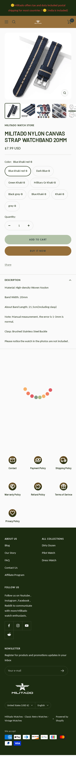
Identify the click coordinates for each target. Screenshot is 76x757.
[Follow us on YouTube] (26, 625)
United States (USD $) (18, 705)
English (41, 705)
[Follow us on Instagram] (17, 625)
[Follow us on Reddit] (9, 634)
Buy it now (38, 250)
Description (13, 280)
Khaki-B (59, 194)
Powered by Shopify (62, 718)
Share (8, 264)
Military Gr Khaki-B (45, 182)
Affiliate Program (14, 575)
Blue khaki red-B (17, 171)
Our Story (10, 553)
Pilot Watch (48, 553)
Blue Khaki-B (39, 194)
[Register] (62, 670)
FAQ (7, 560)
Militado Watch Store (19, 125)
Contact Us (11, 567)
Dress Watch (49, 560)
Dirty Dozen (49, 545)
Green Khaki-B (16, 182)
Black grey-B (15, 194)
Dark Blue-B (43, 171)
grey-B (12, 206)
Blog (7, 545)
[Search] (14, 22)
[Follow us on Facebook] (9, 625)
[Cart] (69, 22)
